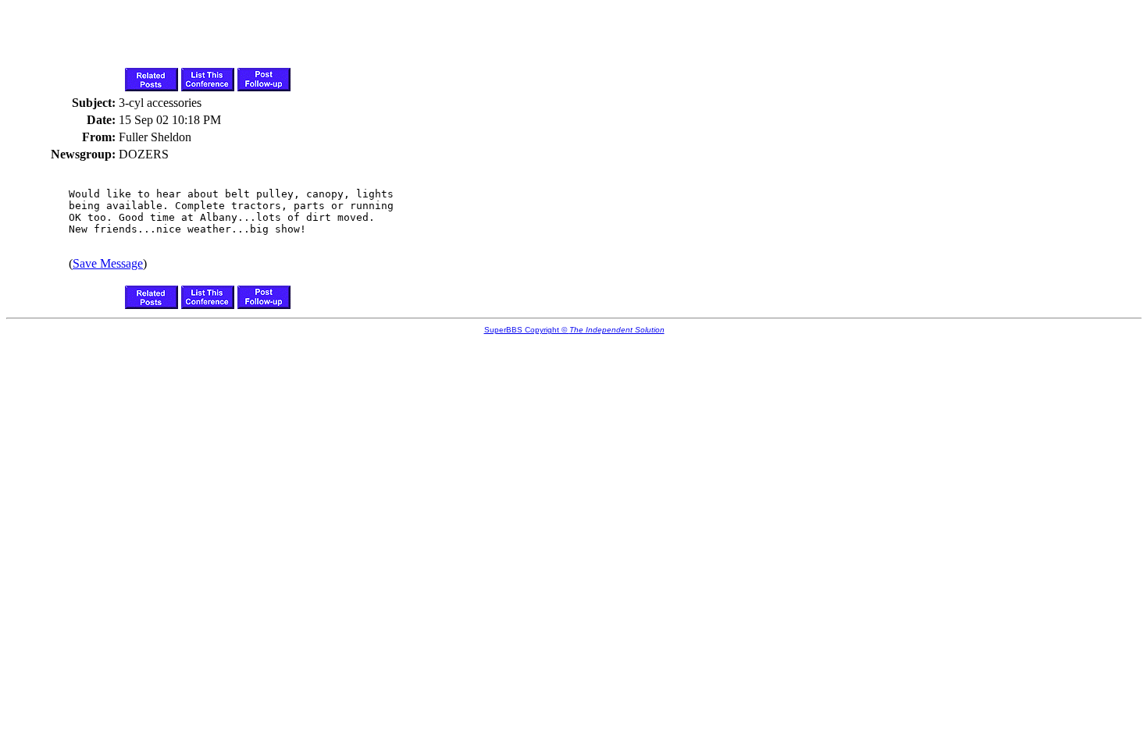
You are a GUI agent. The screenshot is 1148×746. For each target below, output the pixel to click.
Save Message (108, 263)
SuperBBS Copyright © (574, 329)
